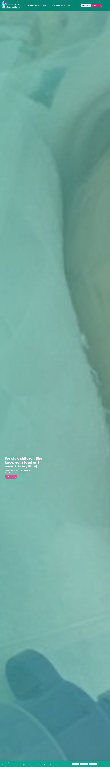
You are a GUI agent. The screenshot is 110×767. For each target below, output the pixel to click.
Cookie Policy (57, 765)
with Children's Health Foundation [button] (59, 5)
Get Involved (85, 5)
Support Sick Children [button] (41, 5)
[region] (55, 764)
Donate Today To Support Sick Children (17, 479)
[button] (100, 1)
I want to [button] (30, 5)
